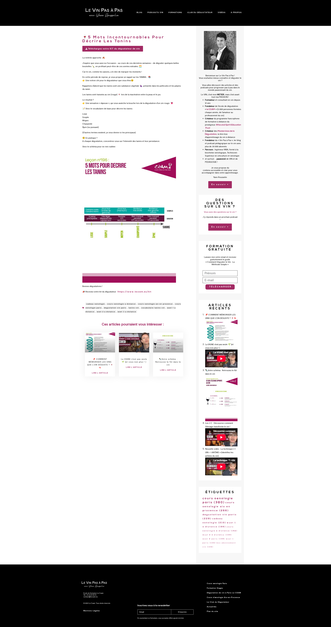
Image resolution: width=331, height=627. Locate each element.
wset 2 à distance (217, 535)
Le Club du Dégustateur (218, 602)
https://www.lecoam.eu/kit (134, 292)
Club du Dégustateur (200, 12)
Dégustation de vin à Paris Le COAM (224, 593)
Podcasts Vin (155, 12)
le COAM (210, 109)
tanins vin (134, 308)
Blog (139, 12)
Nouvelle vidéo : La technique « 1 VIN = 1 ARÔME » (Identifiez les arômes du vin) (220, 452)
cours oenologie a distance (121, 304)
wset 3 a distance (127, 311)
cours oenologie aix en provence (155, 304)
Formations (175, 12)
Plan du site (212, 611)
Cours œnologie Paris (217, 583)
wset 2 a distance (106, 311)
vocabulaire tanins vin (153, 308)
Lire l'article (100, 373)
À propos (236, 12)
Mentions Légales (91, 611)
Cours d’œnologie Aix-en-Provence (223, 597)
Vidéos (222, 12)
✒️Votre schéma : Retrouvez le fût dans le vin (168, 362)
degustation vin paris (115, 308)
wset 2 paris (214, 539)
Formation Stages (215, 588)
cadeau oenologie (95, 304)
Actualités (212, 607)
